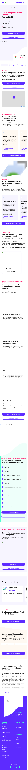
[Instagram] (13, 767)
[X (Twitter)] (7, 767)
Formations (4, 743)
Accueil (3, 7)
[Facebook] (10, 767)
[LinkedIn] (16, 767)
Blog (17, 737)
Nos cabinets (9, 7)
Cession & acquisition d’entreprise (4, 751)
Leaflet (23, 106)
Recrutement (19, 727)
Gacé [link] (15, 7)
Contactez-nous (19, 730)
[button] (14, 97)
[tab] (5, 644)
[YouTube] (19, 767)
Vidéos (17, 739)
